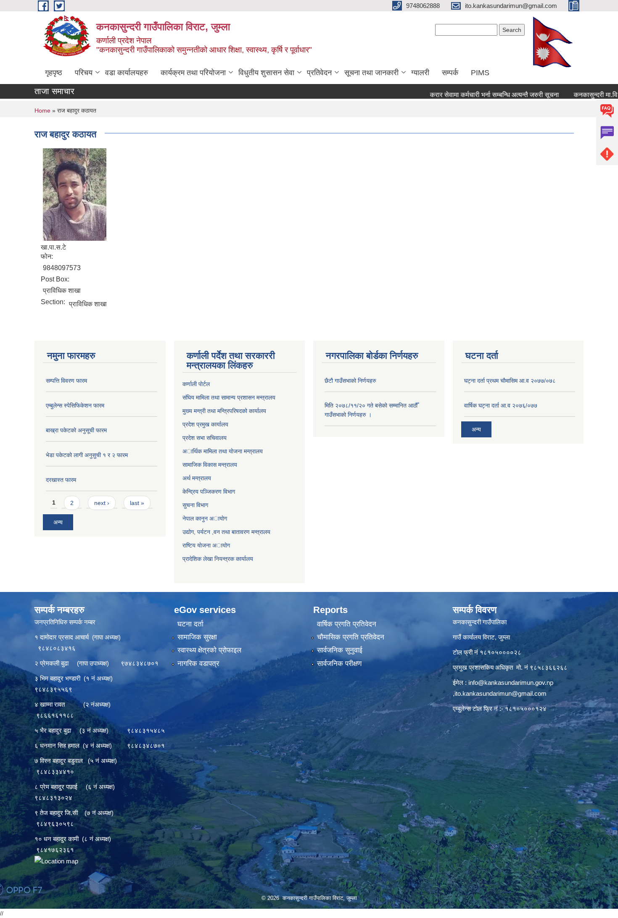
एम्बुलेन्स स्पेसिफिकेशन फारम (75, 405)
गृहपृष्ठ (53, 72)
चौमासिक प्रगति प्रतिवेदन (350, 637)
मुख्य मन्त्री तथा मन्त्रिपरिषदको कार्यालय (224, 411)
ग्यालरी (420, 72)
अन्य (58, 522)
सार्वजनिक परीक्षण (339, 664)
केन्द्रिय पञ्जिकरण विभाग (208, 491)
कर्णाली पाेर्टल (196, 384)
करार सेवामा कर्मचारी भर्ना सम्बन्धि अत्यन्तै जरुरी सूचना (471, 94)
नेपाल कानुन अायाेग (204, 518)
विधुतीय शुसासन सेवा (266, 72)
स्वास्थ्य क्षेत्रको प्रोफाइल (209, 650)
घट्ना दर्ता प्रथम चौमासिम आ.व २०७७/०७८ (510, 380)
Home (42, 110)
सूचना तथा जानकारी (371, 72)
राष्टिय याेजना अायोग (206, 545)
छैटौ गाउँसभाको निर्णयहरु (350, 380)
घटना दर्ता (190, 624)
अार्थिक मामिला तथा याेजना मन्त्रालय (222, 451)
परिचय (83, 72)
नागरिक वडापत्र (198, 664)
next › (101, 503)
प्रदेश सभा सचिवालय (204, 437)
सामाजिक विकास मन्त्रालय (209, 464)
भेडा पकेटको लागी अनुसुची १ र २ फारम (87, 455)
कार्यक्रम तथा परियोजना (193, 72)
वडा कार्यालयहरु (126, 72)
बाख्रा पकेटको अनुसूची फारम (76, 430)
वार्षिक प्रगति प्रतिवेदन (346, 624)
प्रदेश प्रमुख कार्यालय (205, 424)
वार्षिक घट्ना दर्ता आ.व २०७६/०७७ (500, 405)
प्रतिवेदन (319, 72)
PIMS (480, 72)
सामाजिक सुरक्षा (197, 637)
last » (137, 503)
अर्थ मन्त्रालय (196, 478)
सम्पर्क (450, 72)
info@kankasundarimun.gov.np (510, 682)
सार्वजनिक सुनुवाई (339, 650)
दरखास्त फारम (61, 479)
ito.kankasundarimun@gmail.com (500, 693)
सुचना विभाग (195, 505)
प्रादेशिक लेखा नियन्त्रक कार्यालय (217, 558)
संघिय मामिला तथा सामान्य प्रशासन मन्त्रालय (228, 397)
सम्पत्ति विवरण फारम (66, 380)
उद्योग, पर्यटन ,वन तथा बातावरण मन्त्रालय (226, 532)
